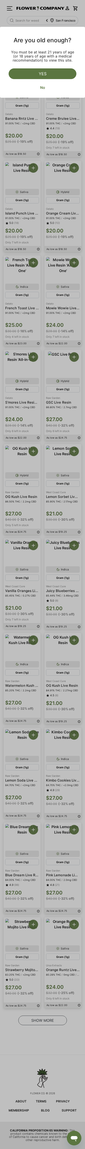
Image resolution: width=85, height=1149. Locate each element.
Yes (42, 73)
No (42, 87)
